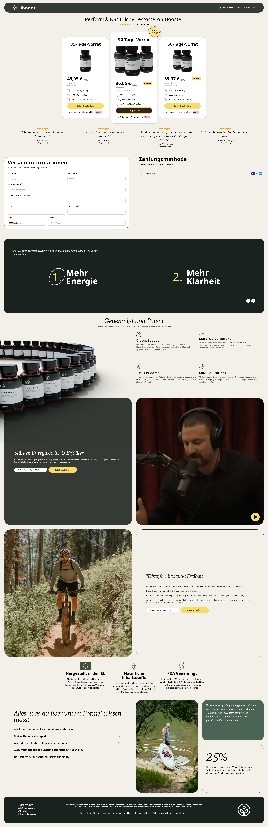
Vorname (12, 173)
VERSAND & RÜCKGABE (245, 7)
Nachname (72, 173)
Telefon (51, 217)
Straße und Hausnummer (19, 195)
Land (10, 217)
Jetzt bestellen (85, 105)
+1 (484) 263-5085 (25, 805)
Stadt (10, 206)
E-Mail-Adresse (15, 184)
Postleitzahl (73, 206)
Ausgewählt (134, 110)
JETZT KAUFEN (226, 7)
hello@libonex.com (26, 808)
